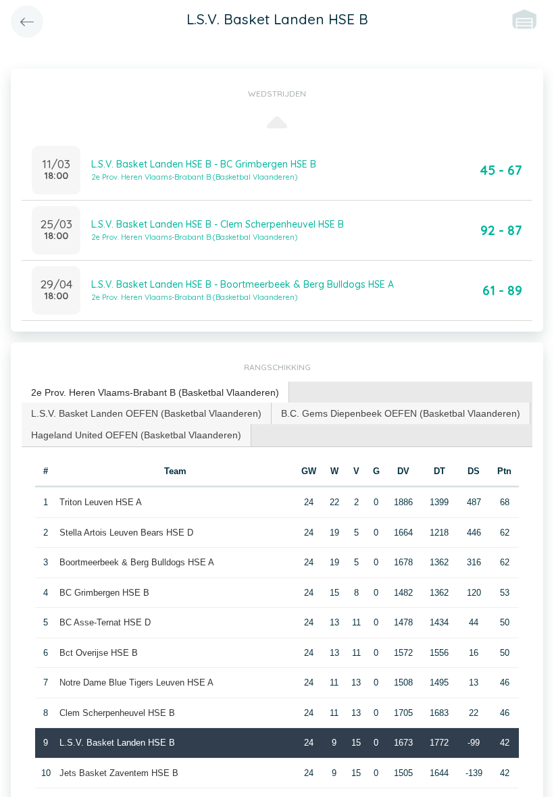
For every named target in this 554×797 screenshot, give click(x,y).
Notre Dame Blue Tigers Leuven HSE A (136, 682)
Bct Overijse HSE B (98, 653)
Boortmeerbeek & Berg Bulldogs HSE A (136, 562)
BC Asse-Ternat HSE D (105, 622)
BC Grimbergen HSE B (104, 593)
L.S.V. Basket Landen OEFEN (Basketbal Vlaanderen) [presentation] (146, 413)
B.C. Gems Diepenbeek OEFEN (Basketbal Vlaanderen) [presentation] (400, 413)
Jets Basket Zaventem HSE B (118, 773)
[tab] (155, 393)
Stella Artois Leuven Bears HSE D (126, 533)
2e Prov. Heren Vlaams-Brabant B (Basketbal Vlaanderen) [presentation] (155, 392)
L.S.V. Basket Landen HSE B (117, 743)
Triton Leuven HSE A (100, 502)
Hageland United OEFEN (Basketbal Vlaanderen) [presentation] (136, 435)
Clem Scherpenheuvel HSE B (117, 713)
